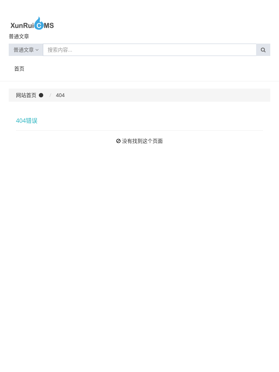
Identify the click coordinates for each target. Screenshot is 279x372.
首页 (19, 68)
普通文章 (24, 49)
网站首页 (26, 95)
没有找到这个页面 (142, 140)
